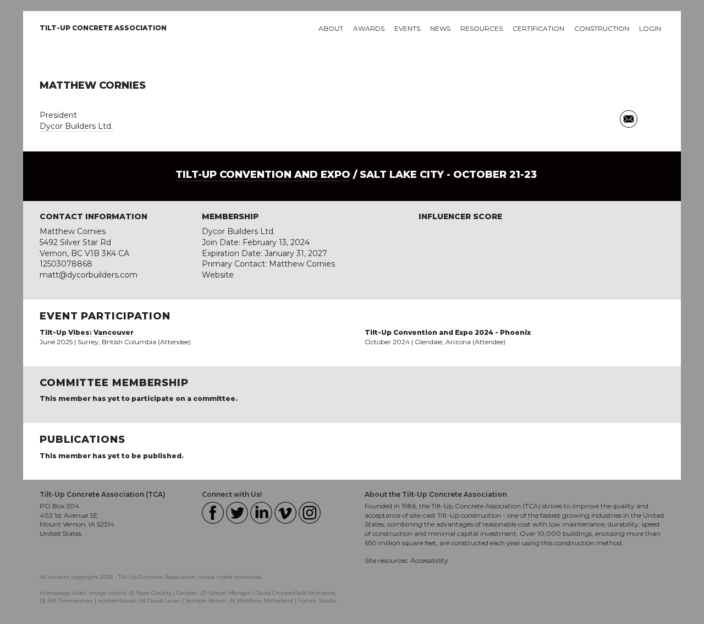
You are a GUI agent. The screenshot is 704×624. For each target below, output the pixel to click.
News (440, 28)
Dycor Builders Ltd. (76, 126)
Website (218, 275)
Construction (601, 28)
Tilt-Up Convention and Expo (262, 175)
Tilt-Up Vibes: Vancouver (87, 332)
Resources (481, 28)
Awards (368, 28)
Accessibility (429, 560)
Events (407, 28)
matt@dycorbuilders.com (89, 275)
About (330, 28)
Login (650, 28)
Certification (538, 28)
